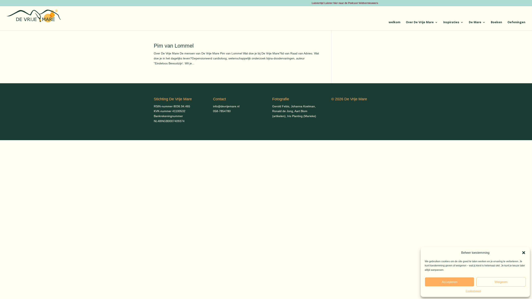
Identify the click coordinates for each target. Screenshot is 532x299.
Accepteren (449, 282)
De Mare (475, 22)
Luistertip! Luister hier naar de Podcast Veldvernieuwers (345, 3)
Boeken (496, 22)
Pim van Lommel (174, 46)
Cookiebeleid (473, 291)
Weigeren (501, 282)
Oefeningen (516, 22)
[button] (524, 253)
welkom (394, 22)
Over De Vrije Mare (420, 22)
